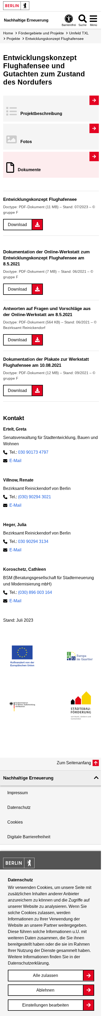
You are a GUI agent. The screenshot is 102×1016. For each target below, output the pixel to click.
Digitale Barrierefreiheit (28, 837)
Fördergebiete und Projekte (41, 33)
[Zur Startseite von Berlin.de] (19, 867)
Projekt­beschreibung (41, 113)
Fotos (26, 141)
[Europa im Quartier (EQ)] (80, 656)
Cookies (15, 822)
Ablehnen (45, 990)
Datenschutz (19, 807)
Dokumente (29, 169)
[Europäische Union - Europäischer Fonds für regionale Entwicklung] (22, 656)
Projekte (13, 38)
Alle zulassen (45, 975)
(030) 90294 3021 (34, 497)
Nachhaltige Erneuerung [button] (28, 778)
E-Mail (15, 460)
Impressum (17, 792)
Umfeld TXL (79, 33)
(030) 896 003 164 (35, 592)
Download (17, 224)
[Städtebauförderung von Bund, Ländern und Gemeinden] (80, 706)
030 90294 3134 (33, 541)
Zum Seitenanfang (74, 763)
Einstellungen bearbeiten (45, 1005)
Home (8, 33)
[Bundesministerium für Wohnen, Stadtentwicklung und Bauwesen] (22, 707)
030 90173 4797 (33, 452)
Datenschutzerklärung (28, 963)
